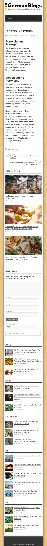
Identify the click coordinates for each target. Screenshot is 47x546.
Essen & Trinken (13, 35)
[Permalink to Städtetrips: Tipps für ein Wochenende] (9, 461)
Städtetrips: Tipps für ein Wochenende (27, 456)
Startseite (15, 544)
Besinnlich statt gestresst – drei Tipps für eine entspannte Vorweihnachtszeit (23, 258)
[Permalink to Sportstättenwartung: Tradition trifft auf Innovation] (9, 411)
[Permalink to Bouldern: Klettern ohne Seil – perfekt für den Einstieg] (9, 513)
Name (8, 297)
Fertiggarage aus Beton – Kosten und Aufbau (24, 156)
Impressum (22, 544)
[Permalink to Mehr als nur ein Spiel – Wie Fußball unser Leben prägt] (9, 531)
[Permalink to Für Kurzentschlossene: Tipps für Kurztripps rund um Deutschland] (9, 497)
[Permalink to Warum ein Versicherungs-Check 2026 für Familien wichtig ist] (9, 375)
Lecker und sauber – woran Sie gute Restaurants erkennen (19, 197)
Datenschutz (30, 544)
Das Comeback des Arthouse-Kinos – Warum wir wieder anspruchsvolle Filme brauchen (27, 397)
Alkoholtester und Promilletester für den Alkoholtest (23, 162)
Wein (17, 149)
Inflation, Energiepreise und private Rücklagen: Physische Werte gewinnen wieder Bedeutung (27, 361)
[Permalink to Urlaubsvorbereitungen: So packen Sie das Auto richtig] (9, 479)
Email (8, 304)
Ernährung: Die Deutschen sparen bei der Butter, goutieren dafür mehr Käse (21, 228)
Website (9, 311)
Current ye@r (11, 324)
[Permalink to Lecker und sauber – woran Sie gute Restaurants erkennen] (23, 193)
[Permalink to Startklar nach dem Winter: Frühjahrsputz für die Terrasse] (9, 445)
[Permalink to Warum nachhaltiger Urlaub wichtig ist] (9, 488)
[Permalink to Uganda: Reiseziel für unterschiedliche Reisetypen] (9, 470)
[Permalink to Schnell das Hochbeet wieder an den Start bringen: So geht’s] (9, 436)
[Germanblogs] (23, 8)
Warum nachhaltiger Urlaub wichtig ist (27, 482)
